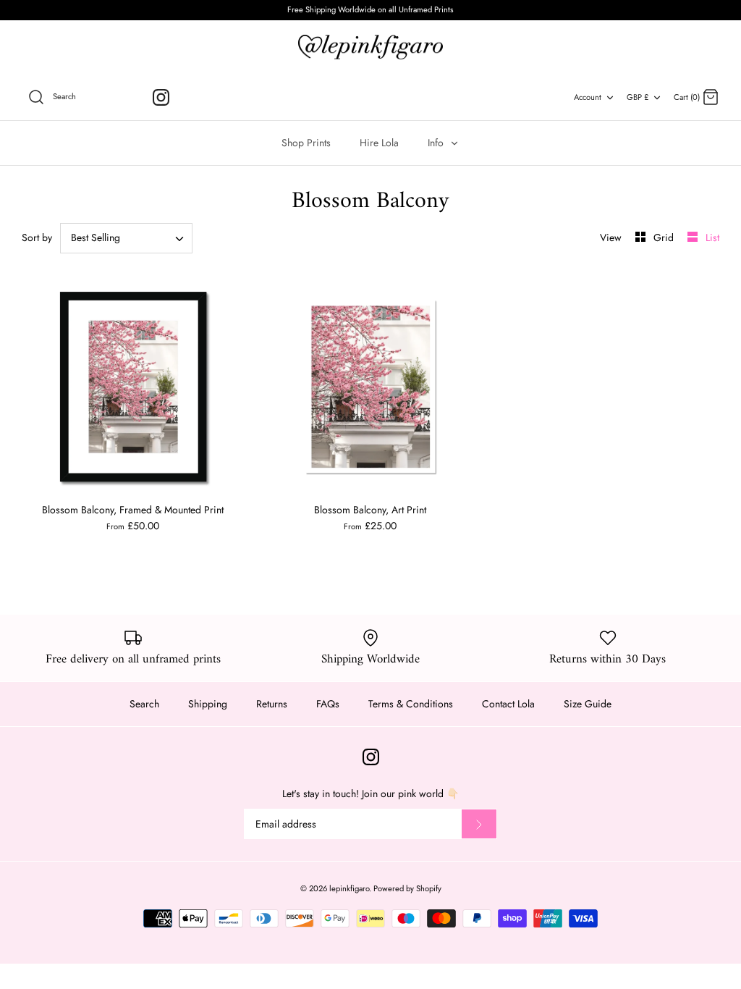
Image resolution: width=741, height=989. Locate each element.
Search (144, 703)
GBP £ (637, 97)
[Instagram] (161, 97)
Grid (665, 237)
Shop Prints (306, 142)
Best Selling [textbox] (95, 238)
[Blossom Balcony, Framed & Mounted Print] (133, 386)
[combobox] (126, 238)
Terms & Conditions (410, 703)
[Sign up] (479, 823)
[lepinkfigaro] (370, 47)
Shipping (207, 703)
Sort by (37, 237)
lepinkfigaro (349, 888)
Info (437, 142)
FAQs (327, 703)
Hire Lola (379, 142)
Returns (271, 703)
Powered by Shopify (407, 888)
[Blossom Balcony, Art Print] (370, 386)
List (712, 237)
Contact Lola (508, 703)
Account (587, 97)
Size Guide (587, 703)
